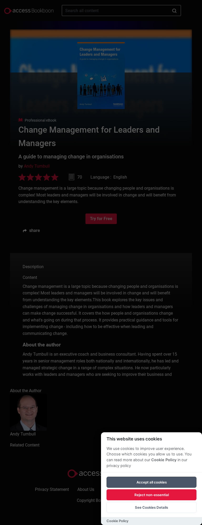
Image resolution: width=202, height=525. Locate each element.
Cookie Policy (163, 460)
